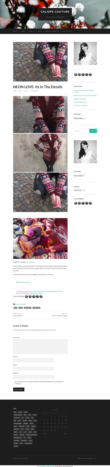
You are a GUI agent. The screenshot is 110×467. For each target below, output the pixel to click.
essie (35, 420)
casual (34, 414)
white (21, 443)
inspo (28, 426)
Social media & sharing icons (46, 466)
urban (30, 440)
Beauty (23, 31)
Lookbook (23, 304)
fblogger (26, 423)
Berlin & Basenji (17, 314)
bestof (25, 412)
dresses (25, 420)
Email (15, 365)
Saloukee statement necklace (32, 293)
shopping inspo (18, 437)
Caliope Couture (55, 11)
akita (15, 412)
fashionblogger (18, 423)
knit (16, 307)
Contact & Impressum (52, 31)
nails (22, 429)
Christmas (16, 417)
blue (25, 414)
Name (15, 356)
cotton (27, 417)
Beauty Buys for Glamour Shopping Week (85, 95)
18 (62, 423)
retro (35, 432)
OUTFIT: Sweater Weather (60, 314)
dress (19, 420)
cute (32, 417)
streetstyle (28, 307)
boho (29, 414)
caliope (26, 91)
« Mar (44, 433)
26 (65, 427)
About (40, 31)
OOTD (27, 429)
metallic (33, 426)
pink (20, 432)
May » (65, 433)
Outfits (15, 31)
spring (29, 437)
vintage (16, 443)
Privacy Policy (67, 31)
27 (44, 430)
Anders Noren (88, 458)
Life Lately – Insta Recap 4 (81, 105)
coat (22, 417)
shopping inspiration (31, 434)
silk (24, 437)
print (25, 432)
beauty (20, 412)
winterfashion (28, 443)
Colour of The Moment (80, 102)
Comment (16, 337)
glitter (31, 423)
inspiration (21, 426)
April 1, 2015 (17, 91)
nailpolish (16, 429)
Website (15, 373)
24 (58, 427)
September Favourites (80, 98)
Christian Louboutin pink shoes (26, 291)
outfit (32, 429)
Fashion (18, 304)
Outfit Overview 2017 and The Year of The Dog (84, 91)
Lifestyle (32, 31)
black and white (18, 414)
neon (20, 307)
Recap (29, 432)
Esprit (30, 420)
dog (15, 420)
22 (51, 427)
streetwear (36, 307)
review (15, 434)
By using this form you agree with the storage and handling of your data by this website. (39, 383)
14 (47, 423)
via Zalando (30, 262)
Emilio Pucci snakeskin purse (48, 291)
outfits (15, 432)
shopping (22, 434)
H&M (15, 426)
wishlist (16, 446)
